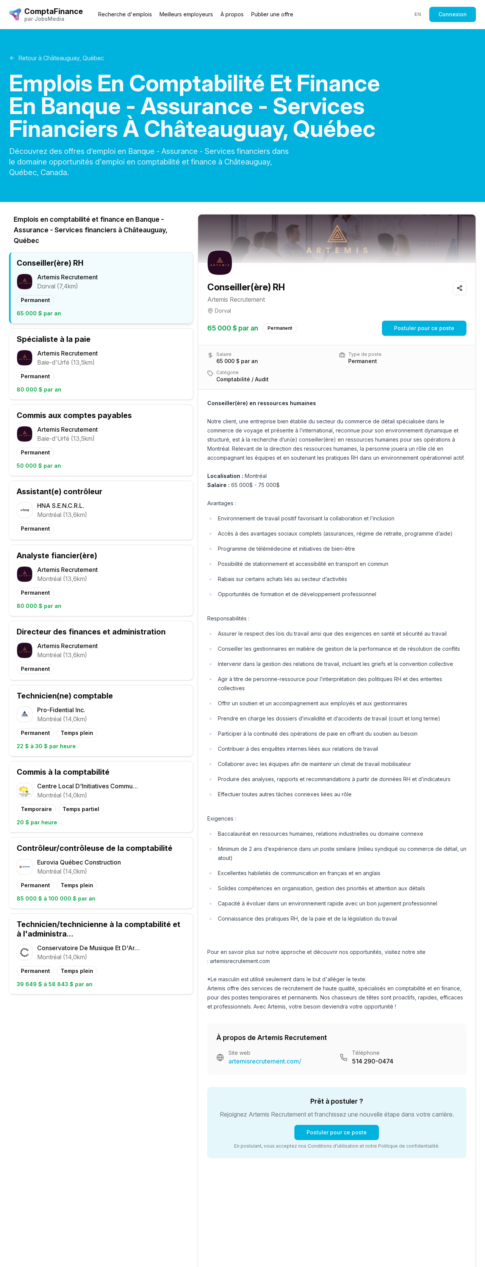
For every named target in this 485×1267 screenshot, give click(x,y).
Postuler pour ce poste (424, 328)
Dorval (223, 310)
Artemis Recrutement (236, 299)
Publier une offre (272, 14)
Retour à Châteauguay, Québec (61, 58)
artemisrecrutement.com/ (264, 1061)
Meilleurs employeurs (186, 14)
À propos (232, 14)
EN (418, 14)
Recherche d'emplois (125, 14)
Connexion (452, 14)
